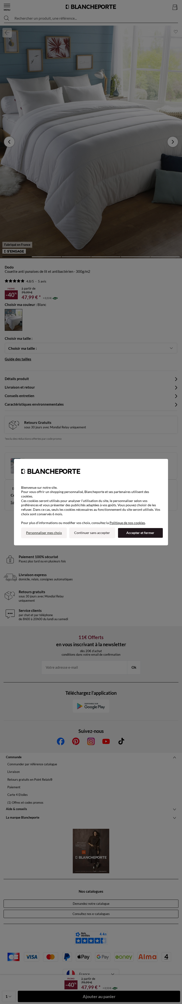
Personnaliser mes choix (44, 533)
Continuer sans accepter (92, 533)
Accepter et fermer (140, 533)
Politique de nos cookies (127, 523)
